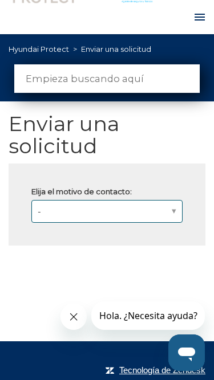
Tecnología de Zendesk (162, 370)
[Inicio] (88, 16)
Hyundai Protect (39, 49)
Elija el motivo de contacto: (81, 191)
